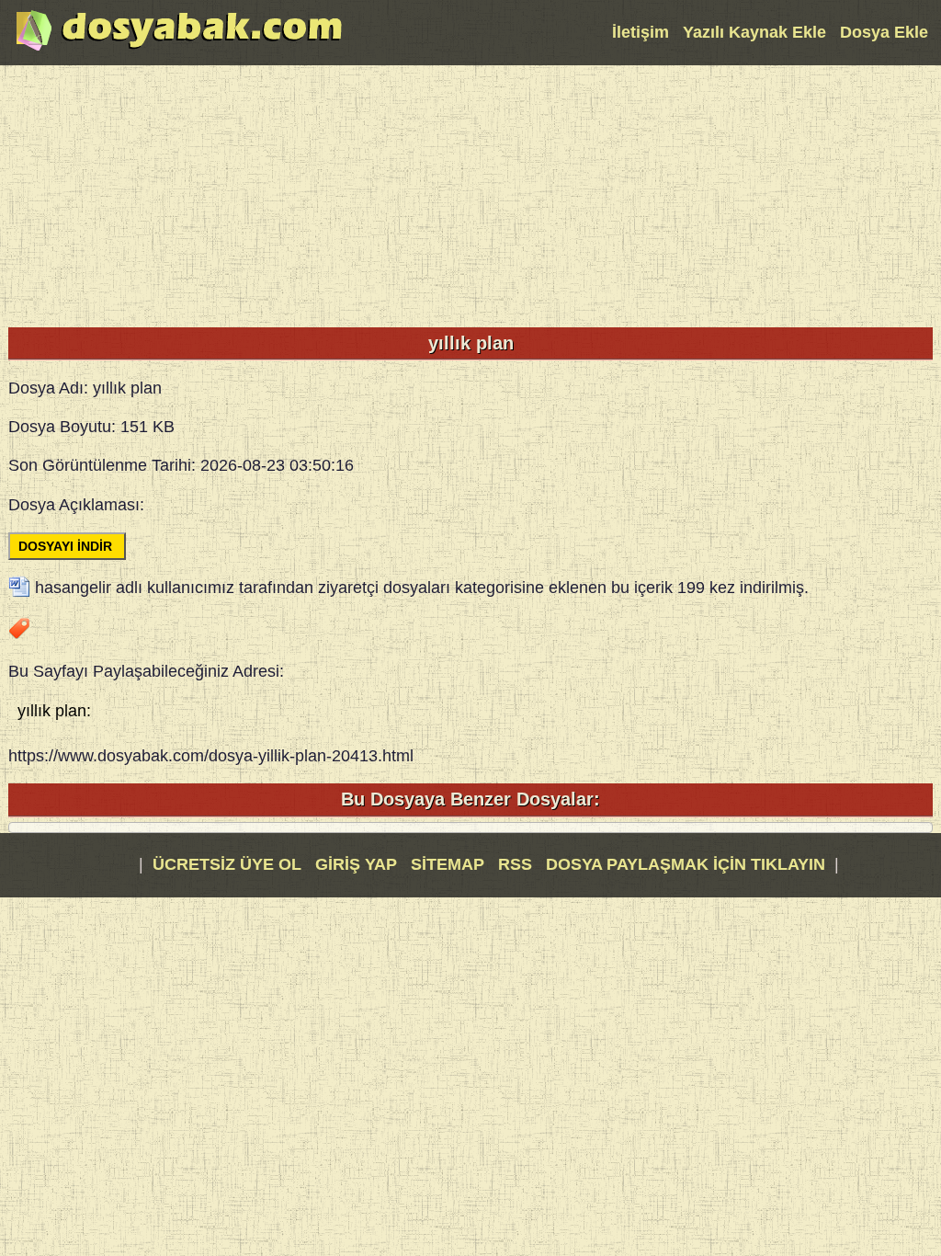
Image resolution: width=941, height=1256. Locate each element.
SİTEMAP (450, 864)
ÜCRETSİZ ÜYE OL (227, 864)
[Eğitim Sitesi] (179, 49)
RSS (517, 864)
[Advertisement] (470, 194)
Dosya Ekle (884, 32)
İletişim (640, 32)
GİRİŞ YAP (356, 864)
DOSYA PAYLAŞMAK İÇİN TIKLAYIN (685, 864)
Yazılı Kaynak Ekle (754, 32)
